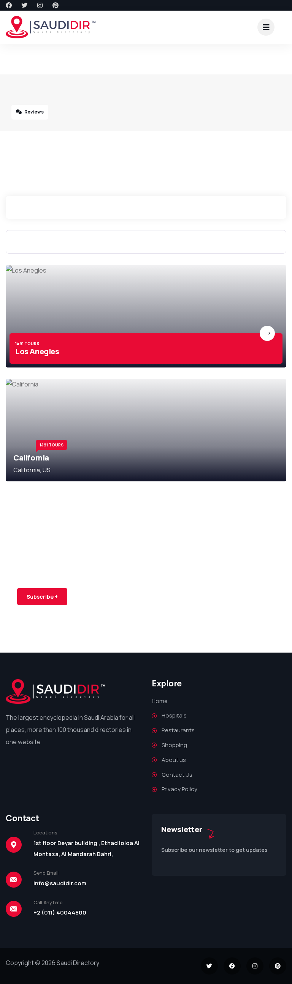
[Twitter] (24, 5)
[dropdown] (266, 27)
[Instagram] (40, 5)
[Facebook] (9, 5)
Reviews (34, 112)
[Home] (51, 27)
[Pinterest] (55, 5)
